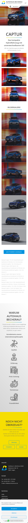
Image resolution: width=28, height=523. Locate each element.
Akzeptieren (14, 508)
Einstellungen (14, 517)
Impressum (4, 496)
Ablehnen (14, 513)
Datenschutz (5, 498)
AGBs (3, 494)
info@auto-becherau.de (11, 483)
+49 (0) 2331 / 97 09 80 (9, 479)
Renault (14, 11)
